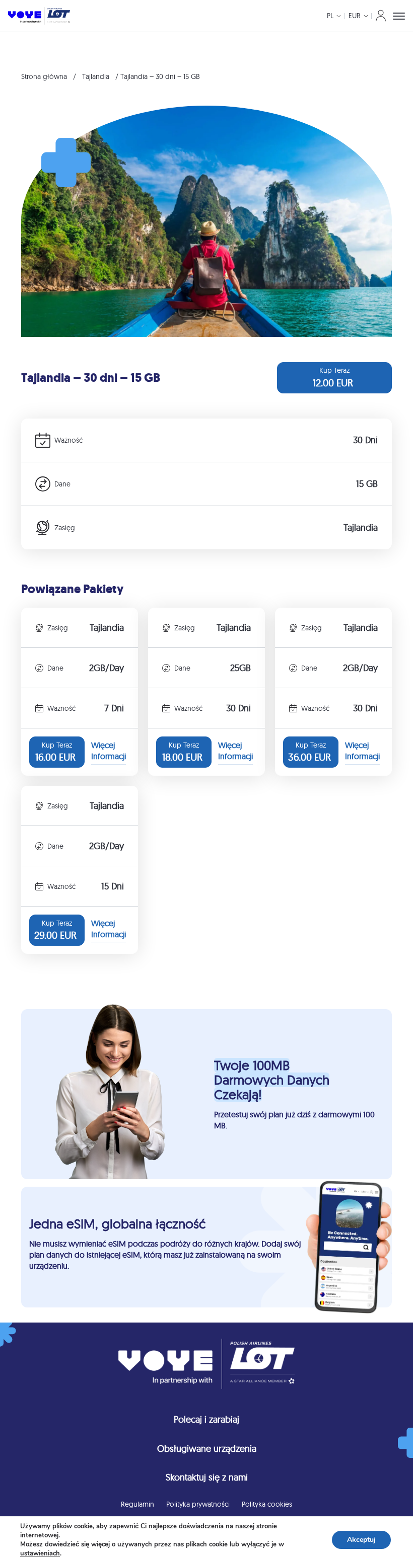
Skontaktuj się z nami (207, 1477)
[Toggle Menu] (399, 16)
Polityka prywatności (198, 1504)
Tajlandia (95, 76)
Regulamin (137, 1504)
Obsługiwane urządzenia (206, 1448)
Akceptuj (361, 1539)
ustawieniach (40, 1553)
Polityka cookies (267, 1504)
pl (330, 15)
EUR (355, 15)
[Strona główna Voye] (39, 16)
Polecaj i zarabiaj (206, 1419)
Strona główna (44, 76)
